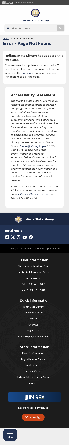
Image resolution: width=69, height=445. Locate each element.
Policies (33, 318)
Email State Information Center (33, 272)
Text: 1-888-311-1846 (33, 290)
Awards (33, 383)
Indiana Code (33, 371)
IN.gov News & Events (33, 359)
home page (29, 73)
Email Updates (33, 365)
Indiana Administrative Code (33, 377)
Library (6, 38)
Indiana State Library (35, 20)
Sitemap (33, 324)
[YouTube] (24, 237)
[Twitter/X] (13, 237)
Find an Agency (33, 278)
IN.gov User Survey (33, 306)
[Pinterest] (31, 237)
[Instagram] (18, 237)
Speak (32, 417)
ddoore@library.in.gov (32, 146)
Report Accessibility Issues (33, 407)
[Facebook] (7, 237)
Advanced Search (33, 312)
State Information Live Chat (33, 266)
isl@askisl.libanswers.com (34, 194)
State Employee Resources (33, 336)
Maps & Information (33, 353)
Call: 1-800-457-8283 (33, 284)
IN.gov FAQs (33, 330)
